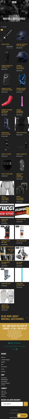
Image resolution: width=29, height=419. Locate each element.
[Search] (5, 2)
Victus (2, 369)
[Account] (24, 2)
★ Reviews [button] (27, 211)
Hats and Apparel (5, 383)
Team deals (4, 393)
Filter (4, 26)
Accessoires (4, 381)
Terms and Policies (15, 410)
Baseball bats (4, 379)
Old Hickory (4, 366)
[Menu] (1, 2)
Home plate (4, 377)
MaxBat (3, 362)
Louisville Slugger (5, 359)
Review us (3, 396)
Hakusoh (3, 371)
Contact (3, 385)
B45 (2, 364)
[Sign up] (25, 404)
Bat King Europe (16, 413)
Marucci (3, 357)
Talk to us (3, 391)
